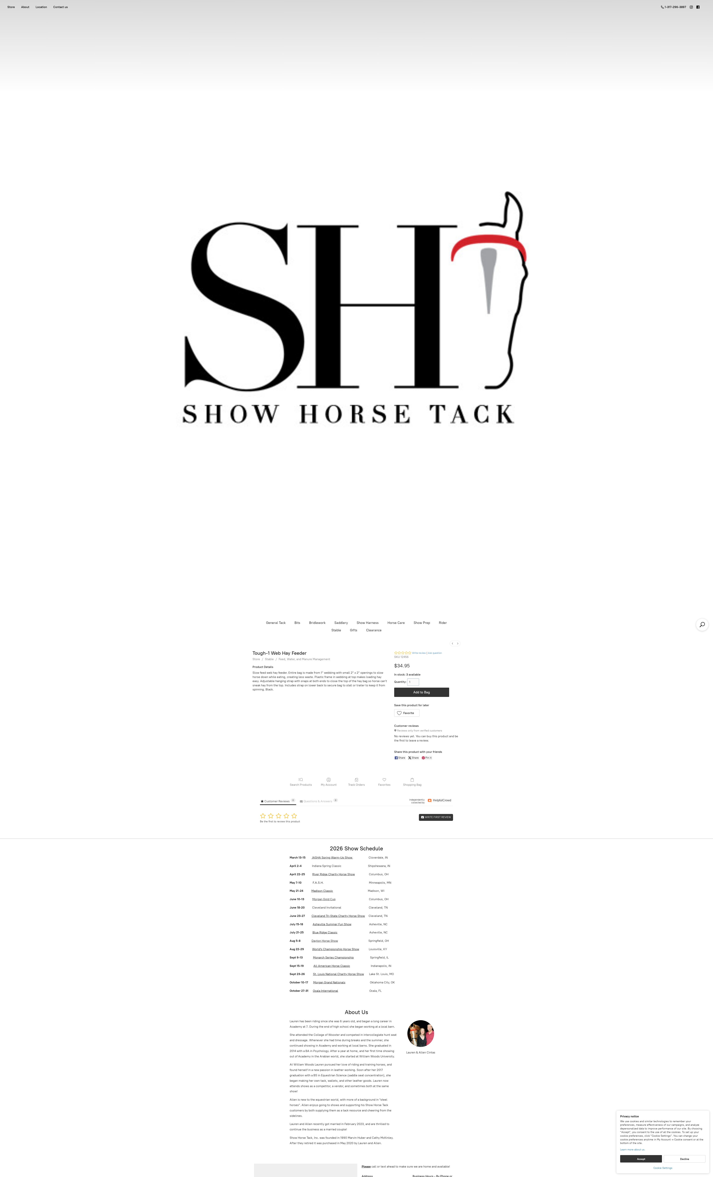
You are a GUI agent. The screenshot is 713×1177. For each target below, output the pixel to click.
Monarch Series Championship (333, 957)
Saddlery (341, 623)
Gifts (353, 630)
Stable (336, 630)
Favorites (384, 784)
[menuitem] (452, 643)
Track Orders (356, 784)
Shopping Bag (412, 784)
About (25, 7)
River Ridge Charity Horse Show (333, 874)
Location (41, 7)
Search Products (301, 784)
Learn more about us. (632, 1149)
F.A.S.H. (318, 882)
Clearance (374, 630)
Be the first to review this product (280, 821)
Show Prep (422, 623)
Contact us (60, 7)
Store (11, 7)
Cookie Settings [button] (662, 1168)
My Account (329, 784)
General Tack (276, 623)
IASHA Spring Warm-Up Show (332, 857)
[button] (407, 713)
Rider (443, 623)
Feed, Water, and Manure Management (304, 659)
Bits (297, 623)
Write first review (437, 817)
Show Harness (368, 623)
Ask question (435, 653)
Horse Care (396, 623)
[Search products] (702, 624)
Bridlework (317, 623)
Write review (419, 653)
